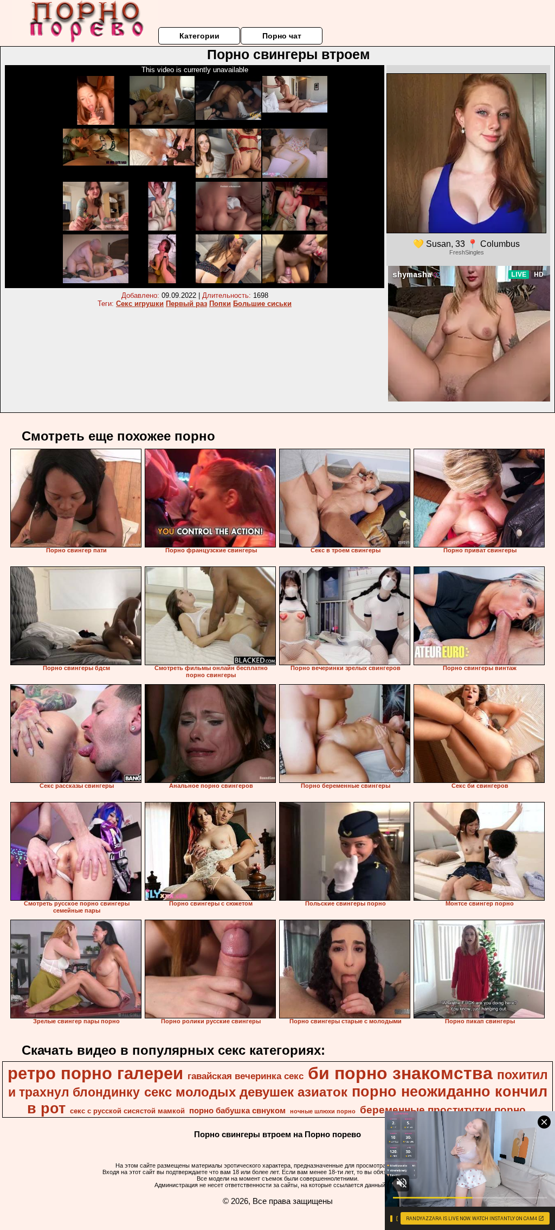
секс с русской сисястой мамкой (127, 1111)
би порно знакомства (400, 1073)
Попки (220, 303)
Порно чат (281, 35)
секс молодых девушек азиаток (245, 1092)
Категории (199, 35)
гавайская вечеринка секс (246, 1075)
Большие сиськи (262, 303)
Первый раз (186, 303)
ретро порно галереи (95, 1073)
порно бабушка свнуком (237, 1110)
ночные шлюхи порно (323, 1111)
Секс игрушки (140, 303)
